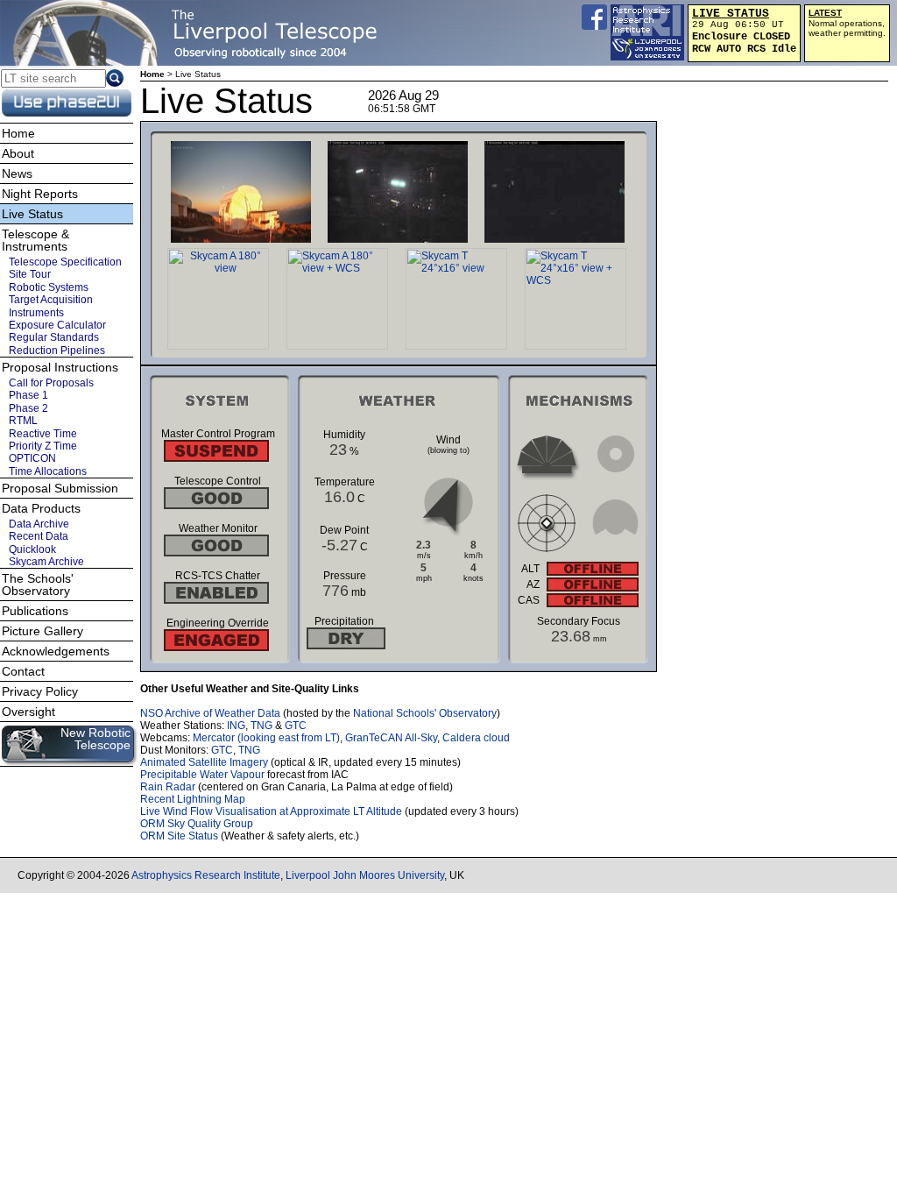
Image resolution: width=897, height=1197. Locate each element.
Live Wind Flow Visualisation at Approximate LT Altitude (271, 811)
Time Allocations (48, 471)
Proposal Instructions (60, 367)
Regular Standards (54, 337)
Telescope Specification (65, 262)
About (18, 153)
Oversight (28, 712)
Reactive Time (43, 433)
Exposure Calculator (57, 325)
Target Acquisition (51, 300)
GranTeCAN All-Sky (391, 738)
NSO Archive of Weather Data (210, 713)
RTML (23, 420)
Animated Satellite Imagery (204, 762)
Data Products (41, 508)
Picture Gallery (42, 631)
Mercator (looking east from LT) (266, 738)
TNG (261, 725)
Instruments (36, 312)
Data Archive (39, 524)
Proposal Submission (60, 488)
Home (152, 74)
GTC (296, 725)
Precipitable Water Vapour (202, 774)
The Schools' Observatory (38, 584)
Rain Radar (167, 787)
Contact (23, 671)
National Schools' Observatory (425, 713)
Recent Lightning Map (192, 799)
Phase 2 (28, 408)
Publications (35, 611)
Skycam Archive (46, 562)
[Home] (197, 33)
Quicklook (32, 549)
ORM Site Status (179, 836)
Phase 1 (28, 395)
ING (236, 725)
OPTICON (32, 458)
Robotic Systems (48, 287)
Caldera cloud (476, 738)
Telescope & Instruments (35, 240)
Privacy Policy (40, 691)
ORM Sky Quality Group (196, 824)
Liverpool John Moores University (365, 875)
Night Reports (40, 194)
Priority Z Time (43, 446)
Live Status (32, 214)
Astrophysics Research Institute (205, 875)
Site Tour (30, 274)
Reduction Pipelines (57, 350)
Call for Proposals (51, 383)
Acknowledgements (55, 651)
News (17, 173)
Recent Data (38, 536)
